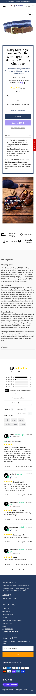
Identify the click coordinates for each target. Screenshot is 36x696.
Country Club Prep (21, 690)
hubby (8, 424)
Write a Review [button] (19, 398)
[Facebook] (3, 680)
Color (18, 92)
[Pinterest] (8, 680)
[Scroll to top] (32, 690)
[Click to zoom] (30, 15)
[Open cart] (32, 6)
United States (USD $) (12, 662)
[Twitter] (11, 680)
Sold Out (18, 116)
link (24, 288)
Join (18, 654)
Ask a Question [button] (19, 403)
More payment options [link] (18, 128)
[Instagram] (6, 680)
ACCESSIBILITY (7, 629)
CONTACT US (6, 611)
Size (18, 100)
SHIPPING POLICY (8, 614)
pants (23, 424)
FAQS (4, 626)
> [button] (23, 569)
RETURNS (5, 617)
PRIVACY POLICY (8, 623)
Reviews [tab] (7, 409)
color (21, 420)
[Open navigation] (4, 5)
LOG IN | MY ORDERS (9, 599)
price (14, 420)
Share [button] (8, 466)
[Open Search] (26, 6)
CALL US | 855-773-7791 (10, 632)
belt (7, 420)
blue (15, 424)
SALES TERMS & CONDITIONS (12, 620)
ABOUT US (5, 608)
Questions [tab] (20, 409)
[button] (27, 466)
